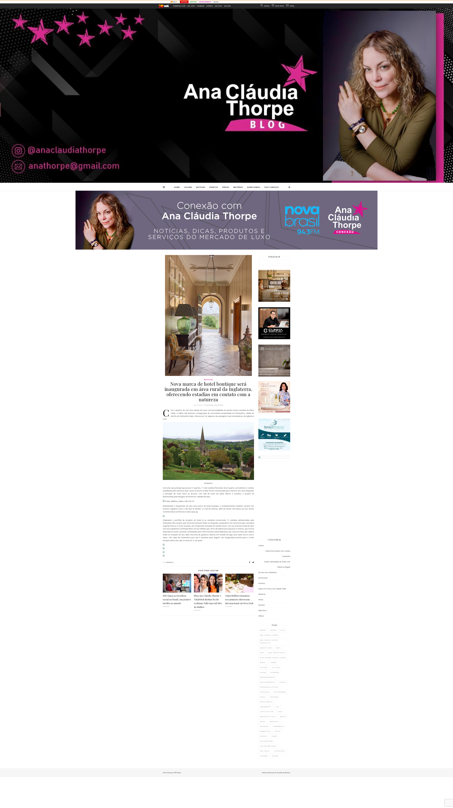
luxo (280, 711)
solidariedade (266, 741)
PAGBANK (200, 6)
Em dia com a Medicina (267, 572)
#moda (263, 630)
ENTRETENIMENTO (205, 2)
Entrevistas (263, 578)
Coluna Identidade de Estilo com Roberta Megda (277, 564)
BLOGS (216, 2)
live (277, 707)
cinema (273, 662)
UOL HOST (191, 6)
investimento (266, 702)
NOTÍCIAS (184, 2)
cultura (276, 667)
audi (262, 653)
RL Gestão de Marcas (282, 773)
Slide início (262, 610)
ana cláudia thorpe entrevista (269, 641)
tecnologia (279, 751)
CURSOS (209, 6)
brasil (263, 662)
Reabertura (265, 731)
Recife (278, 731)
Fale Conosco (271, 187)
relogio (263, 736)
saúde (274, 736)
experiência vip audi (269, 687)
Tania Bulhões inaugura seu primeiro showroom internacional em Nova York (239, 599)
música (283, 716)
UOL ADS (227, 6)
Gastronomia (280, 692)
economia (275, 672)
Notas (260, 599)
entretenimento (267, 682)
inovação (274, 697)
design (263, 672)
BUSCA (267, 6)
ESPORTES (193, 2)
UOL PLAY (218, 6)
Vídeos (225, 187)
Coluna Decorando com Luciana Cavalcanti (277, 553)
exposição (264, 692)
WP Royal (177, 773)
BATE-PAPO (279, 6)
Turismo (264, 756)
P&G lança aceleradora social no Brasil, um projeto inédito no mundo (177, 599)
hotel (263, 697)
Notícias (200, 187)
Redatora (169, 562)
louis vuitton (266, 711)
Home (177, 187)
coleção (264, 667)
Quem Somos (253, 187)
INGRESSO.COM (179, 6)
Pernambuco (278, 726)
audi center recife (276, 653)
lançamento (265, 707)
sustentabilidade (268, 746)
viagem (275, 756)
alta (283, 630)
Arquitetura (266, 648)
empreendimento (267, 677)
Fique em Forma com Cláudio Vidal (272, 588)
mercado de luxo (268, 716)
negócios (274, 721)
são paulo (265, 751)
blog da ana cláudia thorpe (273, 658)
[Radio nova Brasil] (227, 249)
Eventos (213, 187)
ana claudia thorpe (269, 635)
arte (278, 648)
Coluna (188, 187)
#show (273, 630)
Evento (283, 682)
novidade (264, 726)
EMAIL (292, 6)
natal (262, 721)
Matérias (238, 187)
